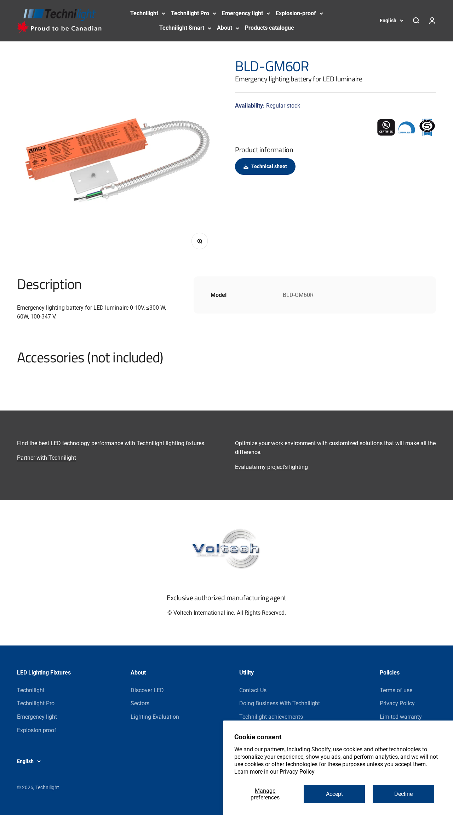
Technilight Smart (181, 27)
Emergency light (242, 13)
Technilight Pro (190, 13)
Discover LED (147, 690)
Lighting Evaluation (155, 716)
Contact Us (252, 690)
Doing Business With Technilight (279, 703)
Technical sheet (269, 166)
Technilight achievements (271, 716)
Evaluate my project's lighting (271, 467)
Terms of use (396, 690)
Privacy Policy (297, 771)
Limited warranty (401, 716)
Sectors (140, 703)
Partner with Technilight (46, 457)
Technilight (144, 13)
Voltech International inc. (204, 612)
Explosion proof (36, 730)
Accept (334, 794)
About (224, 27)
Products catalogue (269, 27)
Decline (403, 794)
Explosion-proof (296, 13)
